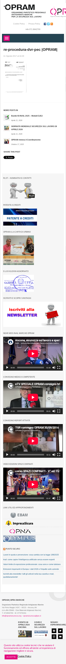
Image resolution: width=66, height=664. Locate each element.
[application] (33, 353)
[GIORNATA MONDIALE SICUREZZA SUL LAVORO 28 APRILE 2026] (7, 128)
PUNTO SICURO (13, 549)
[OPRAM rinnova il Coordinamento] (7, 141)
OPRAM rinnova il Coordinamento (26, 140)
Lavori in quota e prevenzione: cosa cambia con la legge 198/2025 (31, 555)
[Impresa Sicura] (19, 523)
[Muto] (53, 367)
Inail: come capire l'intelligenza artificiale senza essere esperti (29, 559)
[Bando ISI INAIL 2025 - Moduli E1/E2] (7, 117)
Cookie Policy (19, 24)
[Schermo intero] (58, 367)
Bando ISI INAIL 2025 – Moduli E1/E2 (27, 116)
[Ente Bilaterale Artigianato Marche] (19, 515)
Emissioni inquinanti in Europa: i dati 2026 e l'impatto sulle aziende (31, 569)
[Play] (7, 367)
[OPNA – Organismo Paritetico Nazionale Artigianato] (19, 531)
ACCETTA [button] (11, 657)
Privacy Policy (34, 24)
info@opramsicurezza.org (11, 616)
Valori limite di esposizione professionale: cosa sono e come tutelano (32, 564)
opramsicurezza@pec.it (32, 616)
